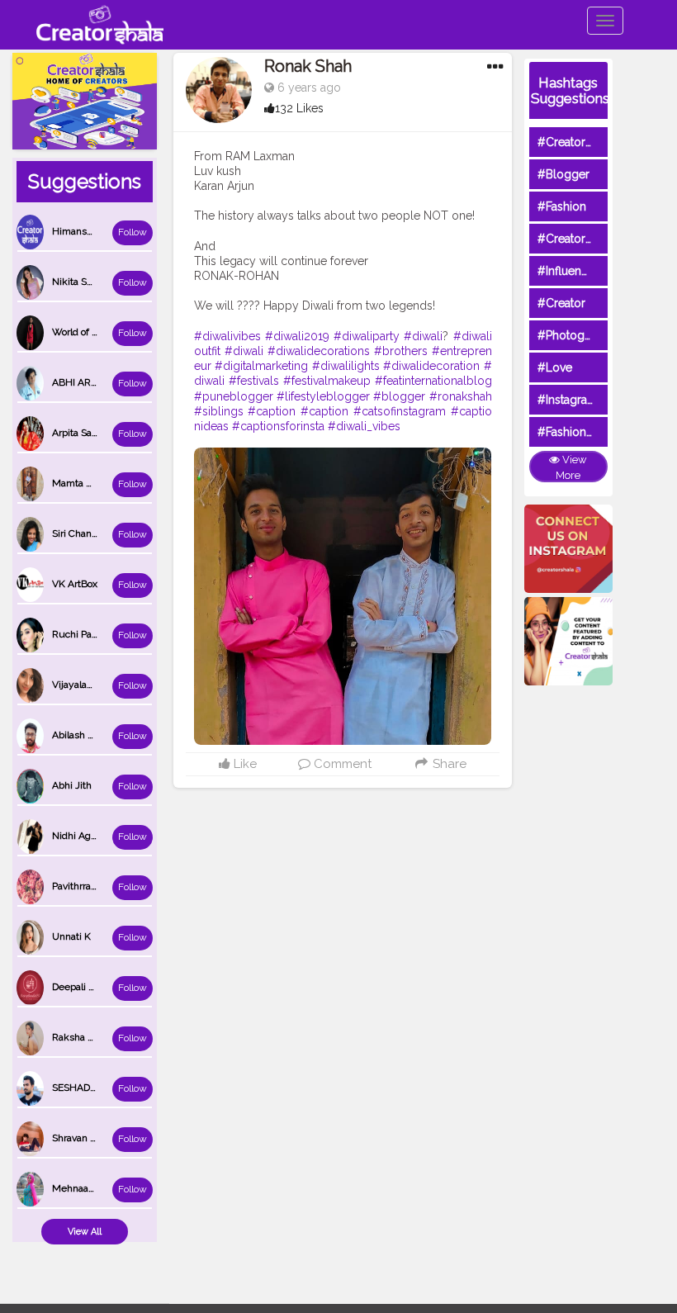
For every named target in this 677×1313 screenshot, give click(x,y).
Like (243, 763)
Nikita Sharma (83, 281)
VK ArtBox (74, 584)
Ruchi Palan (78, 634)
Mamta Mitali (81, 483)
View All (85, 1231)
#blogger (399, 396)
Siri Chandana (82, 533)
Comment (341, 763)
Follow (132, 232)
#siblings (219, 411)
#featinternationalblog (433, 380)
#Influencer (568, 270)
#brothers (401, 351)
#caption (272, 411)
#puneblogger (233, 396)
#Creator (561, 303)
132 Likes (299, 108)
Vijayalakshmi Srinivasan (107, 684)
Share (447, 763)
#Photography (576, 335)
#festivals (254, 380)
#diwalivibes (227, 336)
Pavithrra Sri (78, 886)
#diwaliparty (367, 336)
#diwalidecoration (431, 365)
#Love (554, 367)
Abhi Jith (72, 785)
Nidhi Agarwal (83, 835)
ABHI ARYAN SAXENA (101, 382)
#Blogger (563, 174)
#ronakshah (460, 396)
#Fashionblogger (583, 431)
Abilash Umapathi (91, 735)
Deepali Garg (81, 987)
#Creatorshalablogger (596, 238)
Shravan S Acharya (93, 1138)
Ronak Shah (308, 66)
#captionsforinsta (278, 426)
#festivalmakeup (327, 380)
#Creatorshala (575, 142)
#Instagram (567, 399)
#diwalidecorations (318, 351)
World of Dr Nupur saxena (110, 332)
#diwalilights (346, 365)
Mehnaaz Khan (86, 1188)
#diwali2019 (297, 336)
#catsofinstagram (399, 411)
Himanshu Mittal (89, 231)
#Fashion (561, 206)
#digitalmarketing (261, 365)
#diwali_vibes (364, 426)
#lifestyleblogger (323, 396)
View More (571, 467)
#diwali (423, 336)
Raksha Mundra (87, 1037)
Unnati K (71, 936)
